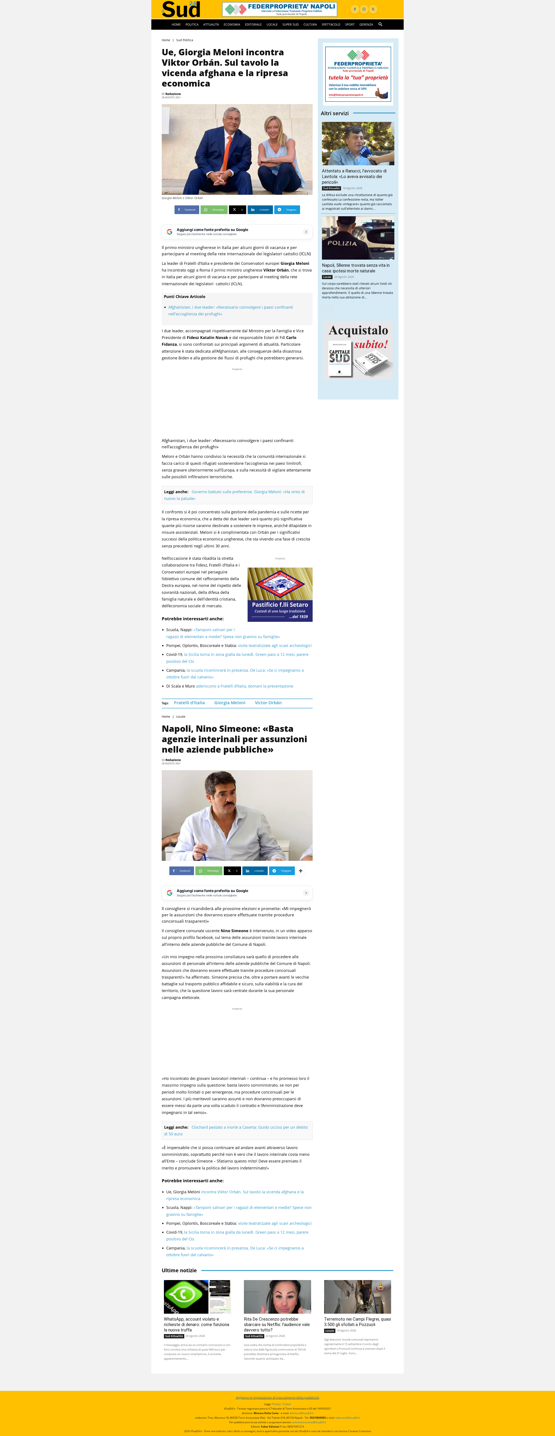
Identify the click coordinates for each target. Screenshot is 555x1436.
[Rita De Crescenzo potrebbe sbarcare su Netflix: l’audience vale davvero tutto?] (277, 1297)
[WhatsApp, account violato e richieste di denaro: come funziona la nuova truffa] (197, 1297)
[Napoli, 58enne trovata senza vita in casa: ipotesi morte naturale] (358, 238)
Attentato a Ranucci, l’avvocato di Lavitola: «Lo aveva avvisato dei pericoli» (354, 176)
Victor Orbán (268, 703)
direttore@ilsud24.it (301, 1413)
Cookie (287, 1404)
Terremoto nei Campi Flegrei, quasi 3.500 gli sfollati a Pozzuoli (357, 1321)
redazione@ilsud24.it (347, 1418)
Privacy (276, 1404)
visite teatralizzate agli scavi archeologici (275, 645)
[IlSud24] (187, 9)
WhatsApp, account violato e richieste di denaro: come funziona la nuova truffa (196, 1324)
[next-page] (330, 308)
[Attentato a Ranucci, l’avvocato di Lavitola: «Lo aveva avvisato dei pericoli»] (358, 143)
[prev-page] (323, 308)
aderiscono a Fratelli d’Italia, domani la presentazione (244, 686)
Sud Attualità (331, 188)
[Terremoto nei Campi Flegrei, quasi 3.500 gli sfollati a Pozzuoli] (357, 1297)
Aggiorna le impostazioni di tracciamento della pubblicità (277, 1397)
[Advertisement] (237, 402)
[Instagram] (364, 9)
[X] (373, 9)
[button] (380, 24)
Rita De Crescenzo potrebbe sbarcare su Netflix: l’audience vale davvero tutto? (277, 1324)
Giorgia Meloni (229, 703)
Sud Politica (184, 40)
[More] (300, 870)
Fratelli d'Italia (189, 703)
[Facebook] (355, 9)
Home (166, 40)
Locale (180, 716)
